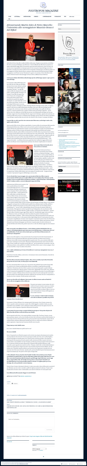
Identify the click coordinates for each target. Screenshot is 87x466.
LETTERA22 (17, 16)
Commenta (49, 429)
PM (9, 19)
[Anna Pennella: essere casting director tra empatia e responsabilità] (74, 84)
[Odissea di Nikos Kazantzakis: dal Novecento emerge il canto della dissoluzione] (74, 96)
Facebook (9, 441)
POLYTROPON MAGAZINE (43, 10)
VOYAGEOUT (58, 16)
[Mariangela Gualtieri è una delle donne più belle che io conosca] (74, 118)
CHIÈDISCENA (27, 16)
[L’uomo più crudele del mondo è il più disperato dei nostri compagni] (74, 107)
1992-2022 (71, 16)
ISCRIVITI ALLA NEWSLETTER (65, 158)
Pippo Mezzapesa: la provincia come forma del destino (69, 145)
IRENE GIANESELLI (25, 376)
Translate (41, 450)
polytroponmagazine (22, 395)
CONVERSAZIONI (47, 16)
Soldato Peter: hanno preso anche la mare (67, 142)
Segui (60, 170)
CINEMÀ (36, 16)
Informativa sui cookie (24, 463)
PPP (65, 16)
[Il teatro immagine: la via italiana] (63, 73)
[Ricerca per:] (69, 29)
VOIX (9, 16)
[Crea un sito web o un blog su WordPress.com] (43, 456)
